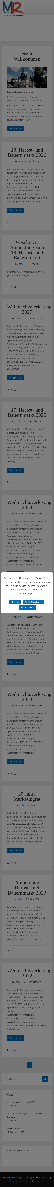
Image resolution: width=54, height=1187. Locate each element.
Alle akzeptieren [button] (27, 607)
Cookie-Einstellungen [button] (34, 602)
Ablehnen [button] (15, 602)
